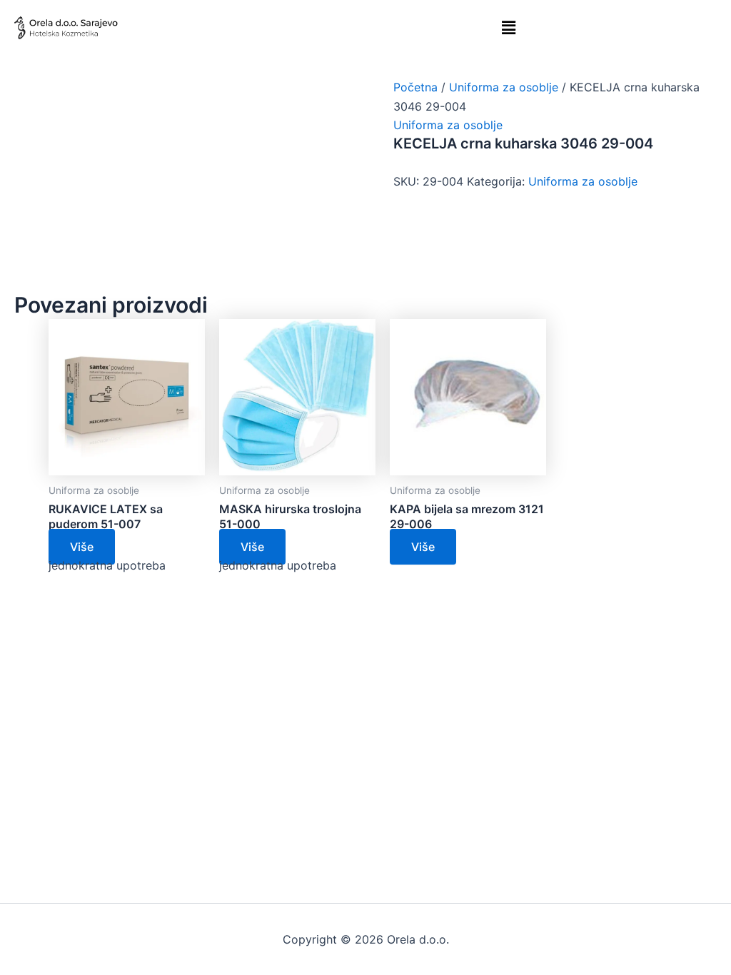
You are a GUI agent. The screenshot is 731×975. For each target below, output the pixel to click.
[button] (509, 27)
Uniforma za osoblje (503, 87)
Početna (415, 87)
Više (82, 547)
